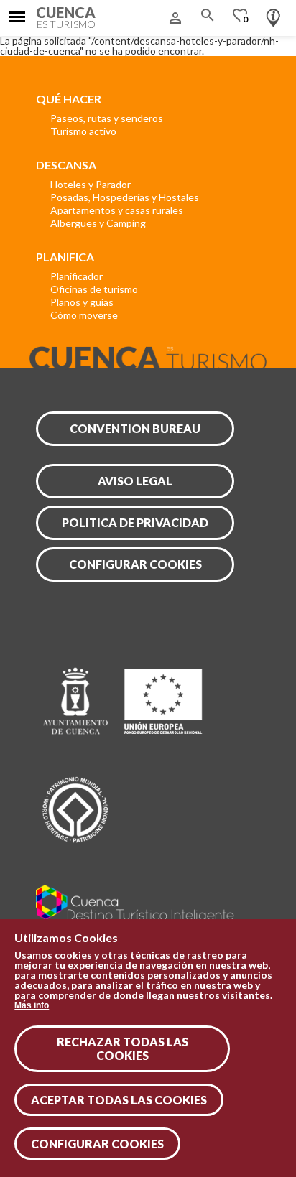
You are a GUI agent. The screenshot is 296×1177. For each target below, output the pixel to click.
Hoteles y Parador (90, 184)
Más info (31, 1005)
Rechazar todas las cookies (122, 1048)
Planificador (76, 276)
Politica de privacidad (135, 522)
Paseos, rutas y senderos (106, 118)
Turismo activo (83, 131)
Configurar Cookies (97, 1143)
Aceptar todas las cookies (119, 1100)
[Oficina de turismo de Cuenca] (273, 14)
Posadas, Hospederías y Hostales (124, 197)
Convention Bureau (135, 428)
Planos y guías (82, 302)
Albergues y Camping (98, 223)
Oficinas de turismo (94, 289)
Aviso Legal (135, 481)
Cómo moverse (84, 315)
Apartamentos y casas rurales (116, 210)
